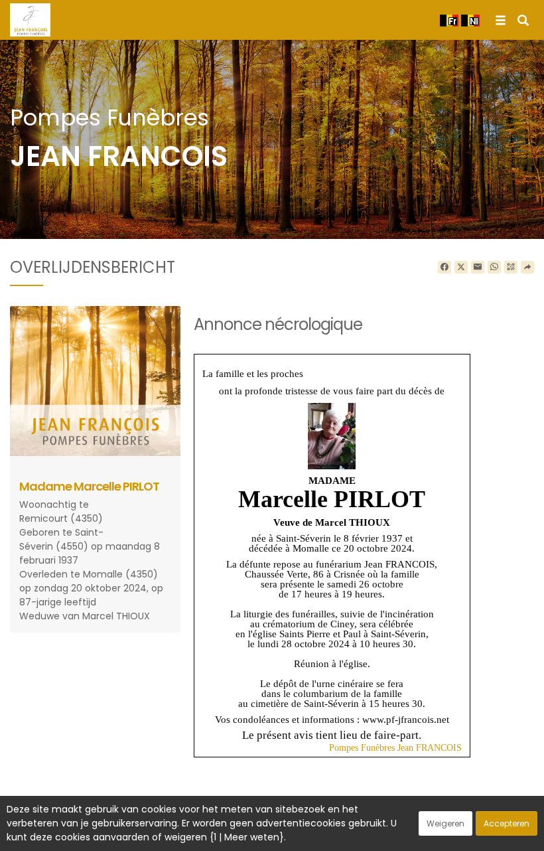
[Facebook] (444, 267)
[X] (461, 267)
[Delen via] (527, 267)
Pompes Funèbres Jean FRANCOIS (395, 748)
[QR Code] (510, 267)
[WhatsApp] (494, 267)
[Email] (477, 267)
